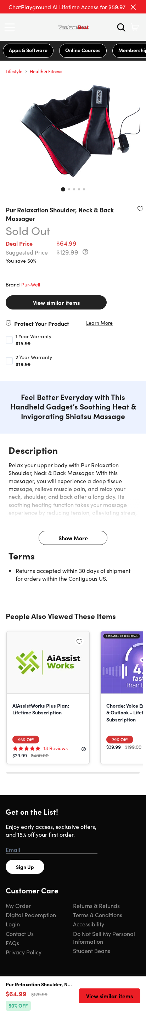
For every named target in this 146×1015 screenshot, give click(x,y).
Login (13, 924)
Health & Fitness (46, 71)
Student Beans (91, 950)
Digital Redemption (31, 915)
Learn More (99, 322)
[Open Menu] (11, 27)
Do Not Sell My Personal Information (104, 937)
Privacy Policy (23, 952)
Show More (73, 538)
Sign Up (25, 866)
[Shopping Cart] (135, 27)
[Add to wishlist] (140, 208)
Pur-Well (30, 284)
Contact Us (20, 933)
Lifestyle (14, 71)
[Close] (133, 7)
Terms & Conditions (97, 915)
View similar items (56, 302)
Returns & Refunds (96, 905)
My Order (18, 905)
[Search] (121, 27)
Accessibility (88, 924)
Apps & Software (28, 50)
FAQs (12, 943)
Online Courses (83, 50)
